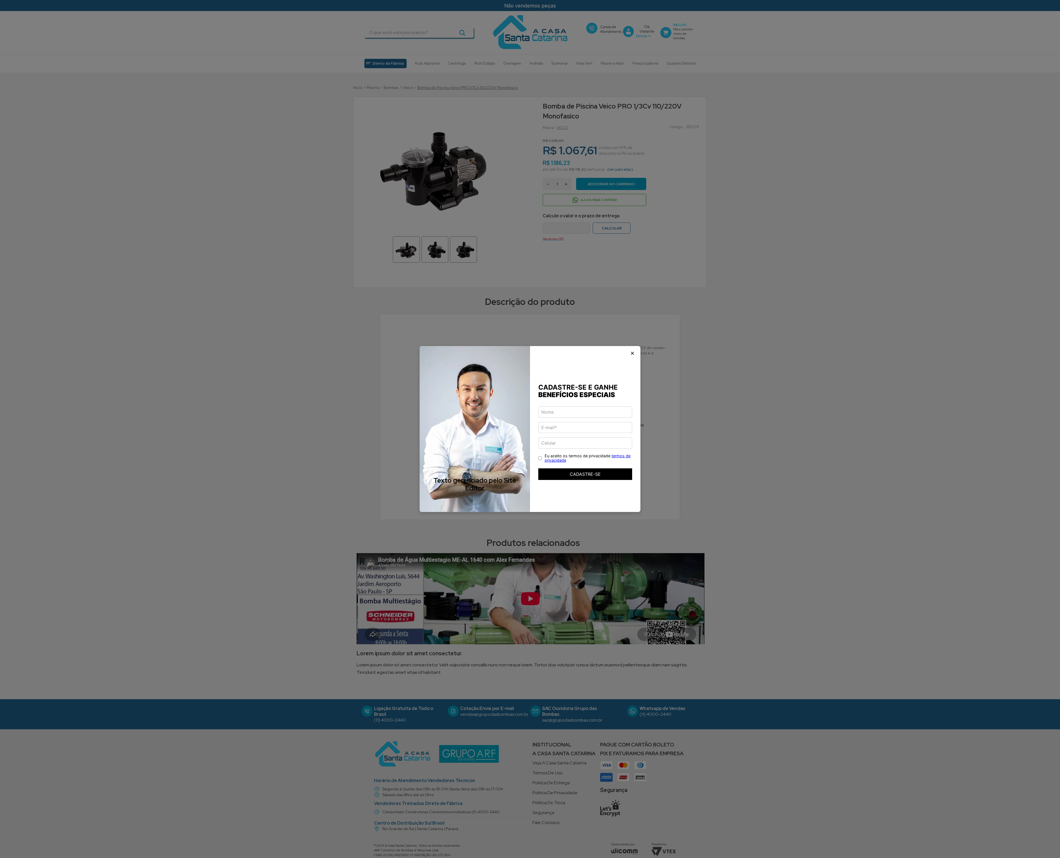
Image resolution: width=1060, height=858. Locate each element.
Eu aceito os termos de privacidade (587, 458)
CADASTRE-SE (585, 474)
